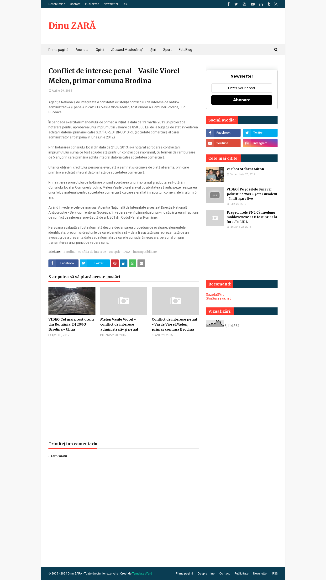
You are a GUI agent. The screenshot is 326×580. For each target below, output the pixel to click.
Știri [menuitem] (153, 50)
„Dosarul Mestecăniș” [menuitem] (127, 50)
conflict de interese (92, 251)
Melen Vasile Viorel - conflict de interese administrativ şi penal (119, 324)
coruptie (115, 251)
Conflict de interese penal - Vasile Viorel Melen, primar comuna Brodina (174, 324)
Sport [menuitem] (167, 50)
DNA (126, 251)
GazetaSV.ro (215, 294)
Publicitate (92, 4)
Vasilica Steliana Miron (245, 169)
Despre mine (56, 4)
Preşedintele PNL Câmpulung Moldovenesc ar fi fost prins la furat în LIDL (252, 217)
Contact (75, 4)
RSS (125, 4)
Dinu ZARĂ (71, 26)
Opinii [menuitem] (100, 50)
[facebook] (228, 4)
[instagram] (244, 4)
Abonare (242, 100)
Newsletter (111, 4)
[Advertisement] (123, 389)
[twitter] (236, 4)
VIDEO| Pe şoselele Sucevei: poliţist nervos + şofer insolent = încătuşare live (252, 194)
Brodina (69, 251)
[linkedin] (261, 4)
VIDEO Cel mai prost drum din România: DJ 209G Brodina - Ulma (71, 324)
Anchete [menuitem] (82, 50)
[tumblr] (268, 4)
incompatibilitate (145, 251)
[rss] (275, 4)
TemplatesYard (142, 573)
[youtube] (253, 4)
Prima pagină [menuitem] (58, 50)
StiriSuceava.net (218, 298)
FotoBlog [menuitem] (185, 50)
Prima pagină (184, 573)
